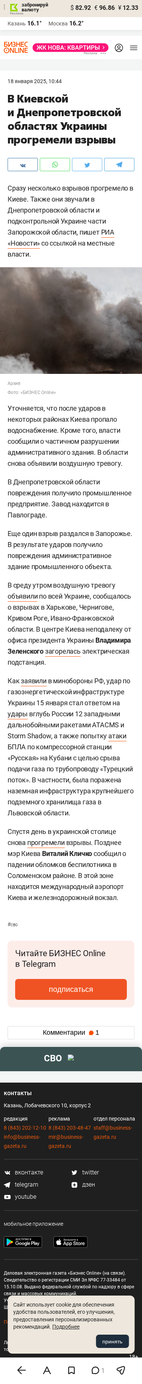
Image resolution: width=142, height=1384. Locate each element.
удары (18, 714)
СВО (13, 924)
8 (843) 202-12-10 (25, 1128)
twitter (90, 1172)
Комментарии (71, 1032)
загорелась (63, 651)
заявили (34, 681)
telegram (25, 1184)
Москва (58, 23)
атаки (117, 736)
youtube (24, 1196)
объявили (22, 596)
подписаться (71, 989)
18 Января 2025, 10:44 (35, 81)
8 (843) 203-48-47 (69, 1128)
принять (112, 1341)
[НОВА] (68, 47)
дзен (88, 1184)
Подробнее (66, 1327)
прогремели (46, 842)
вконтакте (28, 1172)
